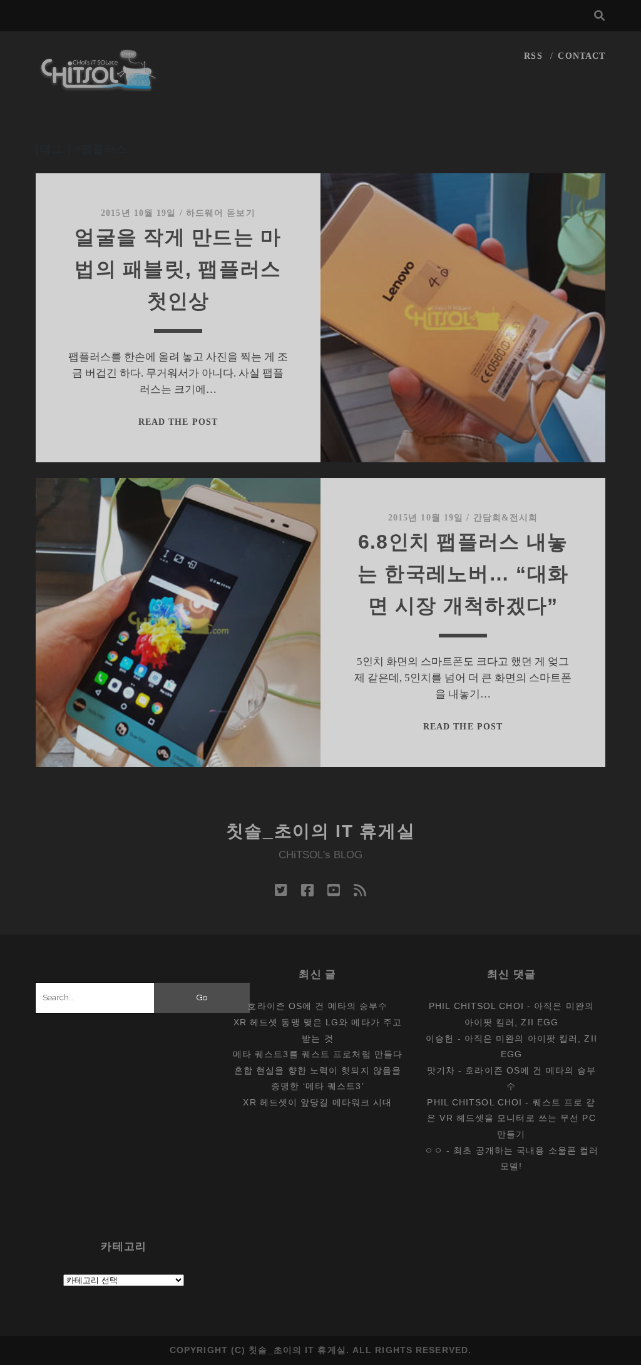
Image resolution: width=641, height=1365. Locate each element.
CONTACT (581, 56)
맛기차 (441, 1070)
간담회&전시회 (505, 517)
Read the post (178, 422)
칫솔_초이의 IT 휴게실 (321, 831)
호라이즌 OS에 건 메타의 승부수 (317, 1006)
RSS (533, 56)
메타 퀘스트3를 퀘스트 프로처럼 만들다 (318, 1054)
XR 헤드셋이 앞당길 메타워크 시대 (317, 1102)
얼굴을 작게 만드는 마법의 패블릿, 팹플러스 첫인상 (177, 269)
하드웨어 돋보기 (220, 213)
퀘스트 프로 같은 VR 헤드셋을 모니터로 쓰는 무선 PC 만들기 (511, 1118)
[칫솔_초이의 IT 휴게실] (99, 85)
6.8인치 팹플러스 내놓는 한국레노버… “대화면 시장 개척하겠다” (462, 573)
